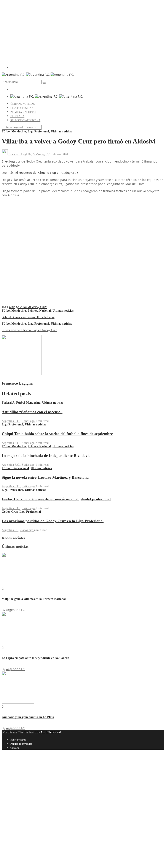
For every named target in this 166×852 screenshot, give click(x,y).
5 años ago (40, 154)
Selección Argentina (25, 120)
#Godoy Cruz (37, 307)
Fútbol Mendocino (14, 131)
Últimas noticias (22, 103)
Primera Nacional (23, 112)
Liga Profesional (22, 108)
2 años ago (27, 530)
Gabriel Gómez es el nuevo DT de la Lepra (28, 317)
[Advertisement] (83, 32)
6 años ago (28, 421)
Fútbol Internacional (15, 468)
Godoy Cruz (10, 511)
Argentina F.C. (11, 421)
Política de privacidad (21, 743)
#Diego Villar (18, 307)
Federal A (17, 116)
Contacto (14, 747)
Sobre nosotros (18, 739)
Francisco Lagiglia (20, 154)
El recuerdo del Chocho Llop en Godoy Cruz (46, 173)
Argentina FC (10, 530)
